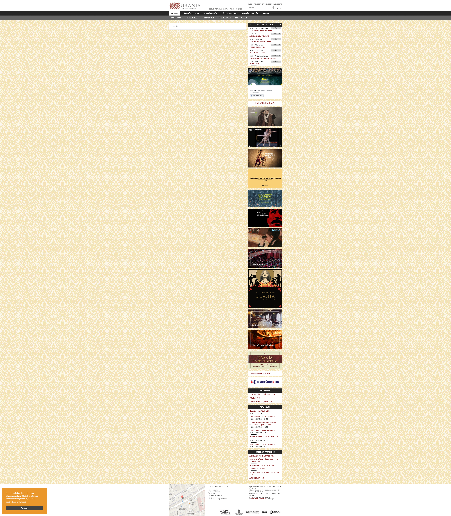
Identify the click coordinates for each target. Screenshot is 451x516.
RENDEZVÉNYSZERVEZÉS (263, 4)
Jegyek (266, 13)
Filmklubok (208, 17)
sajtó (210, 497)
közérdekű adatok (215, 495)
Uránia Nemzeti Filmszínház (261, 91)
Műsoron (176, 17)
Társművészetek (190, 13)
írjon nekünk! (213, 493)
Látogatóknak (230, 13)
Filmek (174, 13)
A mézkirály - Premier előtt (262, 417)
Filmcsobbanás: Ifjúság (259, 411)
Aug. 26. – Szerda (265, 24)
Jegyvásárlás (276, 28)
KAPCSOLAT (277, 4)
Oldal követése (257, 96)
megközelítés (213, 490)
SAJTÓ (250, 4)
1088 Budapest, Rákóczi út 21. (218, 9)
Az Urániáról (210, 13)
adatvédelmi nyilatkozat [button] (16, 502)
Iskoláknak (225, 17)
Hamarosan (192, 17)
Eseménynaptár (250, 13)
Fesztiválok (241, 17)
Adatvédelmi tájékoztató (218, 499)
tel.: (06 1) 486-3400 (236, 9)
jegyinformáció (214, 492)
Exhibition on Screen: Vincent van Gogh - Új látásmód (263, 423)
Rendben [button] (24, 508)
